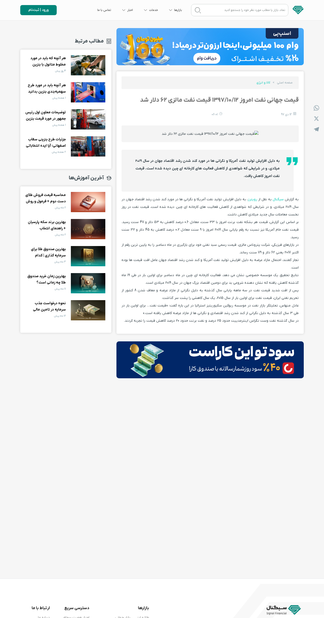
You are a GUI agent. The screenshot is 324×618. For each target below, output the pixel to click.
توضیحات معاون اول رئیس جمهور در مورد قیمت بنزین (88, 119)
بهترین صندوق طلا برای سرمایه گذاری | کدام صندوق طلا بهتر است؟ (88, 256)
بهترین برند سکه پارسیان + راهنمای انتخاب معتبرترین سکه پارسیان (88, 229)
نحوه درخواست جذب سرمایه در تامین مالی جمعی (88, 310)
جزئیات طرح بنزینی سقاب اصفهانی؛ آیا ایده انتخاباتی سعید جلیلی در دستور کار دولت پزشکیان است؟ (88, 146)
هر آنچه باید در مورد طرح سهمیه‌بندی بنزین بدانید (88, 92)
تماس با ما (104, 10)
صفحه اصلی (285, 83)
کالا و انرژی (263, 83)
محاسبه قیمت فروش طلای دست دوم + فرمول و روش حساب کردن (88, 202)
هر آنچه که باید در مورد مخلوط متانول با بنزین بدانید (88, 65)
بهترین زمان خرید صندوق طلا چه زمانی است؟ (88, 283)
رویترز (252, 199)
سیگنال (278, 199)
